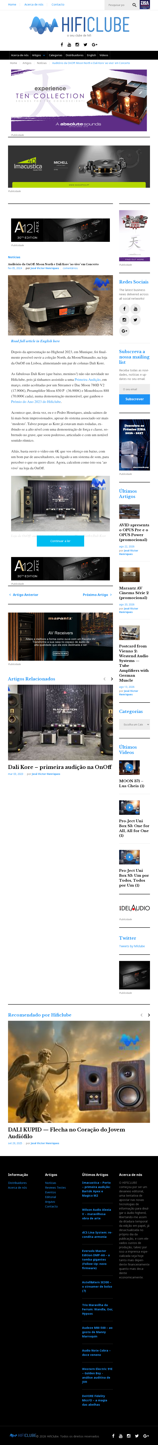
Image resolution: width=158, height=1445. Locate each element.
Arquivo (50, 1202)
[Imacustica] (79, 167)
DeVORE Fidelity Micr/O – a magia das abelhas (94, 1400)
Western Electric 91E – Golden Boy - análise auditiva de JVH (97, 1375)
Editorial (50, 1197)
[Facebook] (124, 309)
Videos (104, 55)
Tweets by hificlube (132, 946)
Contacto (58, 4)
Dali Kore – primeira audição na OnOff (60, 767)
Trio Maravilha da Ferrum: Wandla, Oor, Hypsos (97, 1309)
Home (12, 4)
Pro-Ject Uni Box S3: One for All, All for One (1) (134, 828)
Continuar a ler (60, 541)
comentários (70, 268)
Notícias (42, 63)
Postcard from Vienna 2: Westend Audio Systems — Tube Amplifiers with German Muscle (134, 663)
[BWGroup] (60, 637)
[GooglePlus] (124, 331)
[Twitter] (135, 320)
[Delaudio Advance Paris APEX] (60, 230)
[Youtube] (135, 309)
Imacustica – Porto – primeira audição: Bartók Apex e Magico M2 (96, 1189)
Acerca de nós (33, 4)
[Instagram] (124, 320)
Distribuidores (75, 55)
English (91, 55)
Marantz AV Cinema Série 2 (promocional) (134, 593)
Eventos (50, 1192)
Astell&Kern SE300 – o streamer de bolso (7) (97, 1286)
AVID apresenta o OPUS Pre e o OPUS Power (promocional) (134, 532)
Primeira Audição (88, 379)
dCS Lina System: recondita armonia (97, 1234)
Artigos (36, 55)
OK (134, 5)
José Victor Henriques (45, 268)
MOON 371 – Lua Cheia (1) (131, 783)
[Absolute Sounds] (79, 100)
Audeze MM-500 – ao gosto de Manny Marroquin (97, 1332)
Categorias (55, 55)
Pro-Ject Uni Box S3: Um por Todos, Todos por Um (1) (134, 878)
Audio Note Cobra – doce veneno (96, 1352)
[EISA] (134, 445)
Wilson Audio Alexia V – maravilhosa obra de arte (96, 1214)
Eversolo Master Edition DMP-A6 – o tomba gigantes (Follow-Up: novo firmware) (96, 1259)
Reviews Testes (55, 1187)
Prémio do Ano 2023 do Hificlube (36, 401)
